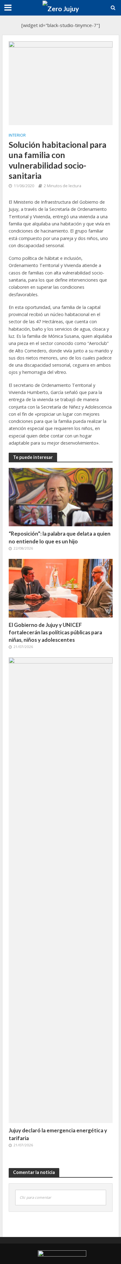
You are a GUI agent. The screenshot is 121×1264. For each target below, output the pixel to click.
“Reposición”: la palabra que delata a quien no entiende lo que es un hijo (59, 537)
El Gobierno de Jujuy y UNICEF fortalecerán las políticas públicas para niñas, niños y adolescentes (55, 632)
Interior (17, 135)
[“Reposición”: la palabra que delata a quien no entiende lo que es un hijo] (61, 496)
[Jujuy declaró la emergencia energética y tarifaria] (61, 889)
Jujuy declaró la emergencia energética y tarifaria (58, 1134)
